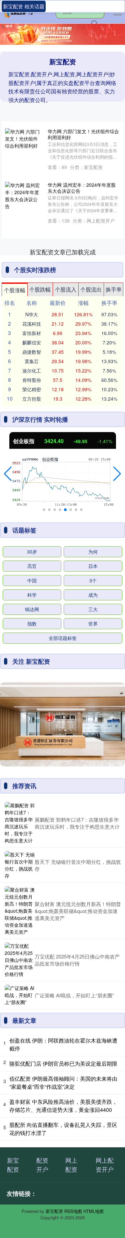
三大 (93, 609)
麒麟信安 (31, 342)
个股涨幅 (14, 290)
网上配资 (71, 1164)
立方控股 (31, 398)
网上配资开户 (105, 1164)
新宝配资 (13, 1164)
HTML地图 (93, 1211)
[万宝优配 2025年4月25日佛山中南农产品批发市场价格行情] (20, 960)
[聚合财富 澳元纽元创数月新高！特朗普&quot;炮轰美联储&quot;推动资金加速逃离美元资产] (20, 910)
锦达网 (32, 609)
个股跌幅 (40, 289)
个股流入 (65, 289)
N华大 (31, 314)
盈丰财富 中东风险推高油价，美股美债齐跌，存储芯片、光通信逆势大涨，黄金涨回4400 (63, 1105)
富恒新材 (31, 333)
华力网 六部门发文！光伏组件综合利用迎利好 (83, 134)
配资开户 (42, 1164)
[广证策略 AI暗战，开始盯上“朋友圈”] (20, 995)
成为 (93, 594)
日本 (93, 566)
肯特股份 (31, 380)
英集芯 (32, 361)
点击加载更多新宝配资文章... (62, 251)
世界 (93, 623)
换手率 (114, 289)
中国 (32, 580)
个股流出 (91, 289)
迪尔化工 (31, 370)
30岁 (32, 551)
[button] (7, 474)
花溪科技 (31, 323)
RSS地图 (73, 1211)
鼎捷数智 (31, 351)
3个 (93, 580)
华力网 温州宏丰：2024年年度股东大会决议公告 (82, 187)
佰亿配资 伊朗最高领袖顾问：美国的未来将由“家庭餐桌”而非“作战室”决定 (63, 1082)
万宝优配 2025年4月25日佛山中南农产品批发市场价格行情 (77, 960)
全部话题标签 (63, 638)
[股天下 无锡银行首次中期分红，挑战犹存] (20, 865)
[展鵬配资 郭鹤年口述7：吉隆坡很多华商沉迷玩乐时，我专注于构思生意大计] (20, 823)
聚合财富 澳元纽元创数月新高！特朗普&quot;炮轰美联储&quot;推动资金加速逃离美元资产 (78, 910)
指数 (32, 623)
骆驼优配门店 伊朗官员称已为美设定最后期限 (63, 1063)
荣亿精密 (31, 389)
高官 (32, 566)
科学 (32, 594)
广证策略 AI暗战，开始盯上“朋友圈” (74, 995)
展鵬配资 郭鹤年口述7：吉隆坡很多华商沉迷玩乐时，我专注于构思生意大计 (77, 823)
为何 (93, 551)
